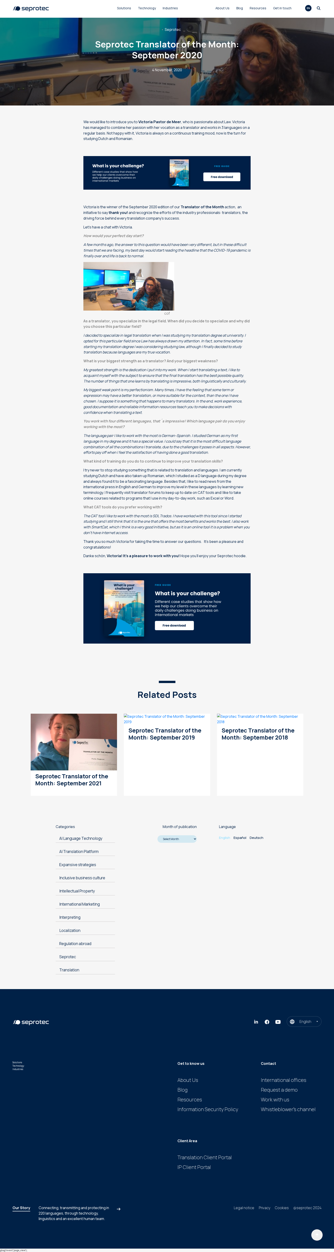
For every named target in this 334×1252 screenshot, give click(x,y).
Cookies (282, 1207)
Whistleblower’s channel (288, 1109)
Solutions (124, 8)
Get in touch (282, 8)
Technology (147, 8)
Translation (69, 970)
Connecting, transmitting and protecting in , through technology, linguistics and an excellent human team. (74, 1213)
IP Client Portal (194, 1167)
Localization (69, 930)
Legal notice (244, 1207)
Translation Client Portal (204, 1157)
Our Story (21, 1207)
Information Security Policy (207, 1109)
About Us (222, 8)
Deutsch (256, 837)
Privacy (264, 1207)
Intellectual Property (77, 891)
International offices (283, 1080)
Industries (170, 8)
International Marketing (79, 904)
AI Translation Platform (79, 851)
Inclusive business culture (82, 877)
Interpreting (69, 917)
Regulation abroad (75, 943)
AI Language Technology (80, 838)
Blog (239, 8)
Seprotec (173, 29)
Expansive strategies (77, 864)
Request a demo (279, 1089)
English (224, 837)
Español (240, 837)
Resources (258, 8)
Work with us (275, 1099)
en (308, 8)
